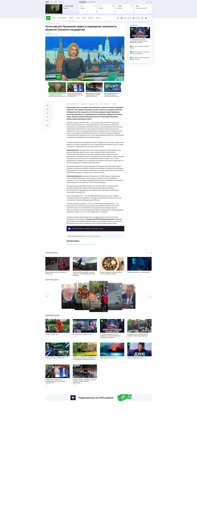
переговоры (107, 104)
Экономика (137, 18)
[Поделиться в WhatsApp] (47, 117)
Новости (71, 17)
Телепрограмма (62, 17)
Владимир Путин (93, 104)
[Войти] (146, 18)
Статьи (78, 17)
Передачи (90, 17)
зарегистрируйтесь (96, 236)
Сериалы (98, 17)
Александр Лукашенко (73, 104)
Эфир (54, 17)
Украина (114, 104)
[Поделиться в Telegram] (47, 105)
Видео (84, 17)
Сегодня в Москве (127, 18)
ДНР (101, 104)
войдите (86, 236)
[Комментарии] (47, 125)
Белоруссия (84, 104)
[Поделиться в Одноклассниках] (47, 113)
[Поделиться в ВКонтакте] (47, 109)
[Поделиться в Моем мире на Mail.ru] (47, 121)
